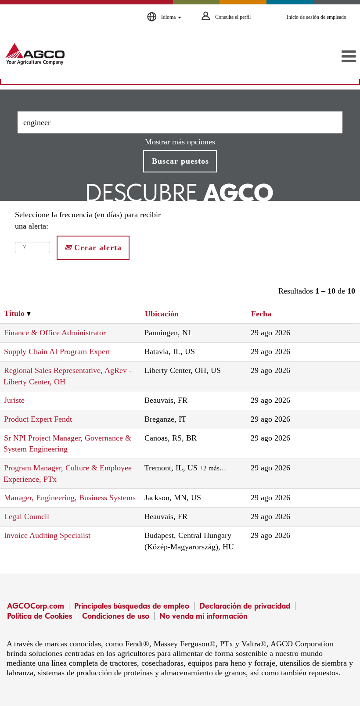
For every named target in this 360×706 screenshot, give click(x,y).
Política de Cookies (39, 615)
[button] (300, 57)
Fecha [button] (261, 313)
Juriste (14, 400)
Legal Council (26, 516)
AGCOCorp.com (35, 605)
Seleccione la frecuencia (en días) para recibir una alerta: (88, 220)
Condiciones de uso (115, 615)
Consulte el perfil (233, 17)
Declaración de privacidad (244, 605)
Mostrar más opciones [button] (180, 141)
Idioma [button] (169, 17)
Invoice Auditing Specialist (47, 535)
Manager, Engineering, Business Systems (70, 497)
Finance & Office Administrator (55, 332)
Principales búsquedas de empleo (131, 605)
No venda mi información (203, 615)
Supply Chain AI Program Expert (57, 351)
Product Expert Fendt (38, 419)
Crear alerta (97, 247)
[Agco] (34, 54)
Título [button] (15, 313)
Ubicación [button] (162, 313)
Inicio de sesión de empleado (316, 17)
